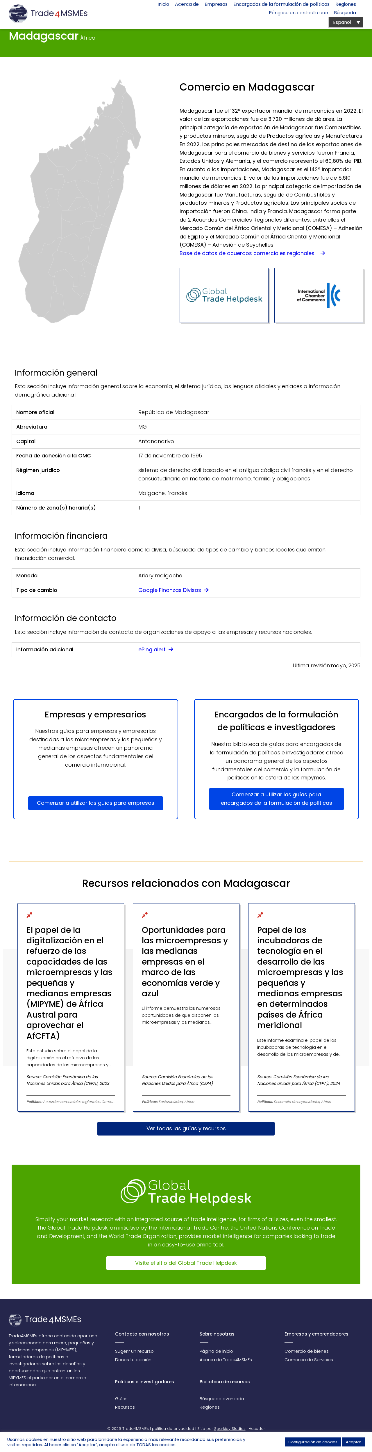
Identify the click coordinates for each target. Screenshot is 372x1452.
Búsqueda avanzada (222, 1399)
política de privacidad (173, 1428)
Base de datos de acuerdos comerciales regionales (249, 253)
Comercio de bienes (307, 1351)
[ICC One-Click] (319, 295)
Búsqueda (345, 12)
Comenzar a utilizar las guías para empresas (95, 803)
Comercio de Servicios (309, 1360)
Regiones (210, 1407)
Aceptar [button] (353, 1442)
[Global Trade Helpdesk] (224, 295)
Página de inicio (216, 1351)
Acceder (257, 1428)
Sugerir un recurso (134, 1351)
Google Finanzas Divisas (170, 590)
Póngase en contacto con (298, 12)
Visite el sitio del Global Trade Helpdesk (186, 1263)
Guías (121, 1399)
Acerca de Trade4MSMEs (226, 1360)
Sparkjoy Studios (230, 1428)
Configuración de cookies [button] (312, 1442)
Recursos (125, 1407)
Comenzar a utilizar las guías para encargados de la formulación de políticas (276, 799)
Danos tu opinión (133, 1360)
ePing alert (152, 649)
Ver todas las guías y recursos (186, 1128)
